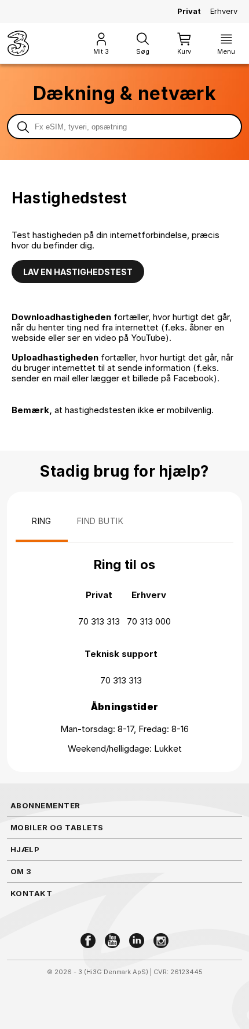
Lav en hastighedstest (78, 272)
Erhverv (223, 11)
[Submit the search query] (23, 126)
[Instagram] (161, 940)
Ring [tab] (42, 521)
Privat (189, 11)
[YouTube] (112, 940)
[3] (18, 43)
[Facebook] (88, 940)
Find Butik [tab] (100, 521)
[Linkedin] (136, 940)
